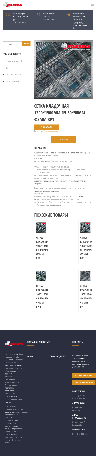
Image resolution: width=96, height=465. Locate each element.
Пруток (8, 68)
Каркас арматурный (14, 61)
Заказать (46, 127)
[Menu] (92, 5)
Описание (64, 139)
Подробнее (41, 227)
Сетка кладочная (51, 131)
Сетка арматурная (13, 74)
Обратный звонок (84, 383)
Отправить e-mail (84, 375)
